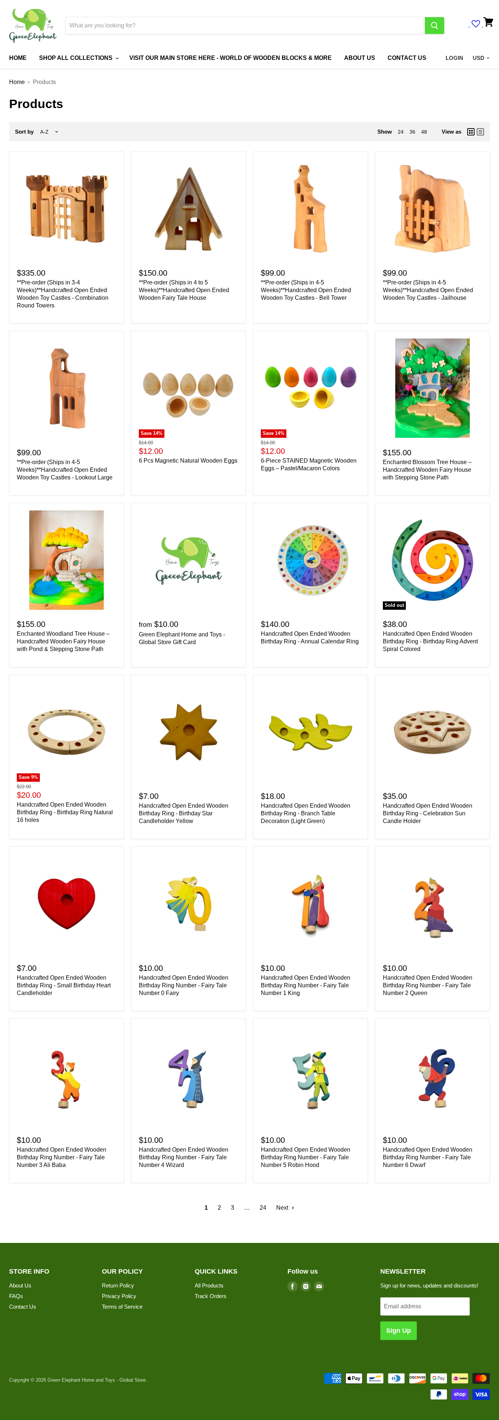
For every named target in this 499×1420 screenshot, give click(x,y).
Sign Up (398, 1330)
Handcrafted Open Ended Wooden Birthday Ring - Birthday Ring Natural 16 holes (65, 812)
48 (424, 132)
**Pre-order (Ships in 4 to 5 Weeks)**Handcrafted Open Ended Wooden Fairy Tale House (184, 290)
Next (283, 1208)
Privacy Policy (119, 1296)
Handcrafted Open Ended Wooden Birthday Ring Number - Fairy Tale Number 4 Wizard (183, 1157)
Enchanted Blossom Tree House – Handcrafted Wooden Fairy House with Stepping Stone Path (427, 470)
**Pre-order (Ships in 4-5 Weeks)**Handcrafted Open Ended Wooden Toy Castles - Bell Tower (306, 290)
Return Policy (118, 1285)
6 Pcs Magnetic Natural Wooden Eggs (188, 461)
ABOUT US (359, 58)
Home (17, 82)
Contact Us (22, 1307)
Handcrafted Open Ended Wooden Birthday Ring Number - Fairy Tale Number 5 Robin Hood (305, 1157)
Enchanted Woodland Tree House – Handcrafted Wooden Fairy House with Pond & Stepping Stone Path (63, 641)
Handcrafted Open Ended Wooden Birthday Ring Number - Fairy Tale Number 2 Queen (427, 985)
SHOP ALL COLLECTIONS (76, 58)
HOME (18, 58)
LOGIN (454, 58)
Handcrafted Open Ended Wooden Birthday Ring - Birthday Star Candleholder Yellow (183, 813)
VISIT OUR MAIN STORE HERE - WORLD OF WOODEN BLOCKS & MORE (230, 58)
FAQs (16, 1296)
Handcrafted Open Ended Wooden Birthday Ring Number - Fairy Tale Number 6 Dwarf (427, 1157)
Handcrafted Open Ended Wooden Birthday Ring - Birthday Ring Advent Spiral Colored (430, 641)
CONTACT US (407, 58)
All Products (209, 1285)
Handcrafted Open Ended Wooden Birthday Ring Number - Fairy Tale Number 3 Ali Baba (61, 1157)
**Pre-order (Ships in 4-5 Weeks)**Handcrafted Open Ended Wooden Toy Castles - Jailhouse (428, 290)
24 (401, 132)
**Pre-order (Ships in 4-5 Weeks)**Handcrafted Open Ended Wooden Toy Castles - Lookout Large (65, 470)
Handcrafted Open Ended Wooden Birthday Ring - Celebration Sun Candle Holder (427, 813)
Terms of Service (122, 1307)
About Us (20, 1285)
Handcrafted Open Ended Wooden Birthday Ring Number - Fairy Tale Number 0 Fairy (183, 985)
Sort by (24, 132)
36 (412, 132)
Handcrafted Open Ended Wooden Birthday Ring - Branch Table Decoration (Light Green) (305, 813)
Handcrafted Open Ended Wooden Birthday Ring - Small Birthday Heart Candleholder (64, 985)
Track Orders (210, 1296)
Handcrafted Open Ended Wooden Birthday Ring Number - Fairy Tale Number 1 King (305, 985)
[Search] (434, 25)
